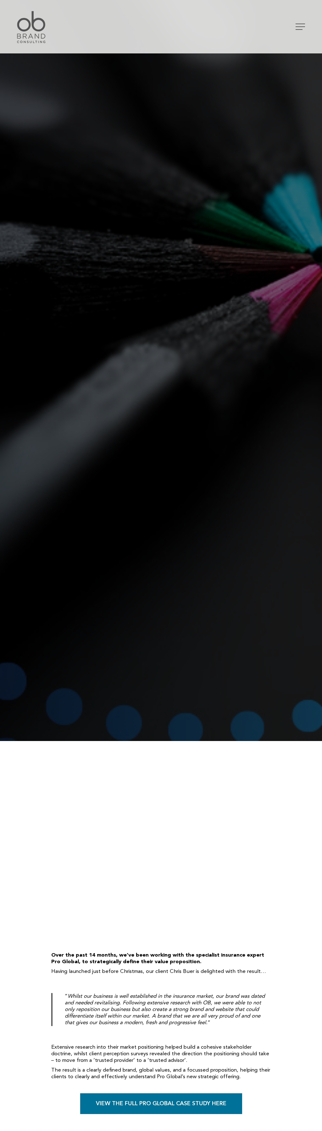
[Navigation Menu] (301, 27)
